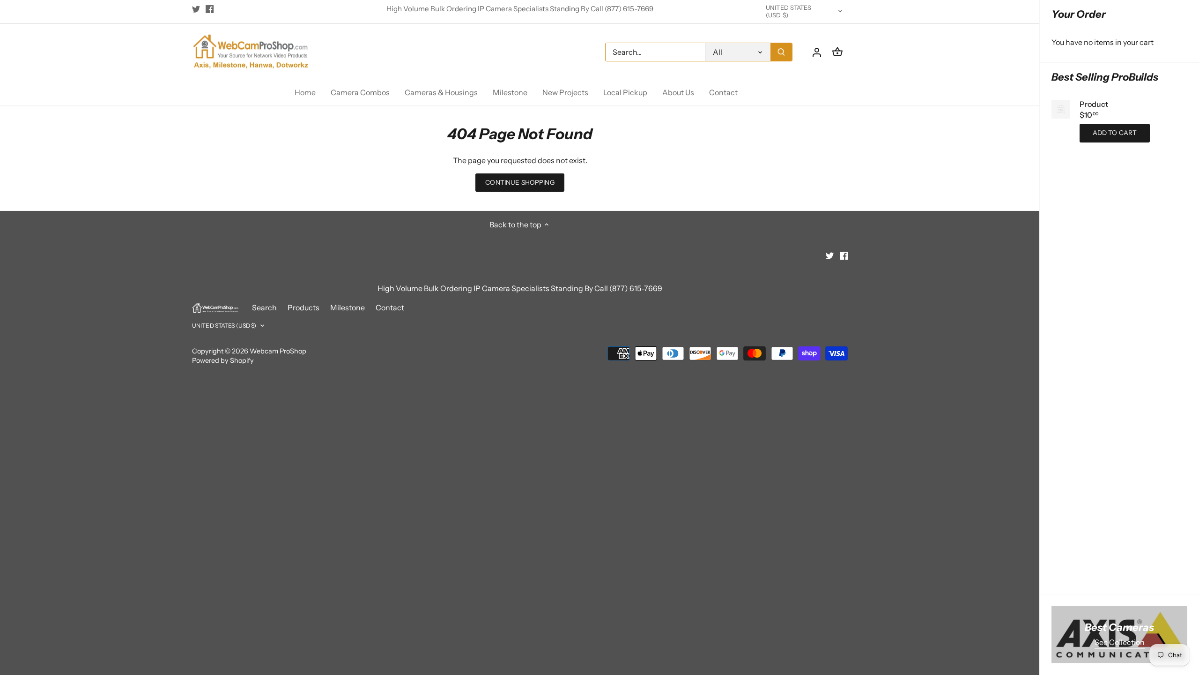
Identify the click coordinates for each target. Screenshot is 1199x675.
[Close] (1167, 544)
